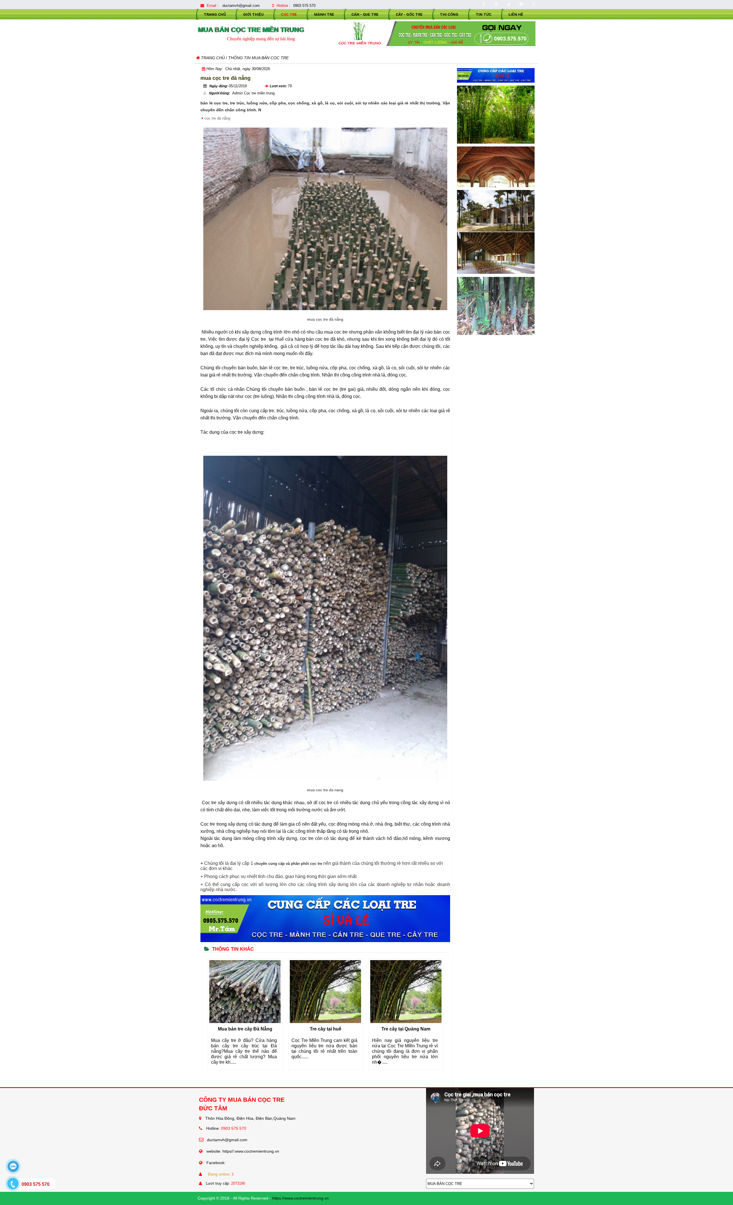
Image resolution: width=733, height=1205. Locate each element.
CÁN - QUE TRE (365, 14)
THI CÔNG (449, 14)
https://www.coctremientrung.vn (300, 1198)
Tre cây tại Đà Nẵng (407, 1028)
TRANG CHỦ (215, 14)
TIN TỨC (483, 14)
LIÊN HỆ (516, 14)
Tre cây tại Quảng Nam (326, 1028)
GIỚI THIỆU (253, 14)
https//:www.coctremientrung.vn (250, 1151)
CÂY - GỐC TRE (409, 14)
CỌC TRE (289, 14)
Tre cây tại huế (246, 1028)
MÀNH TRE (324, 14)
